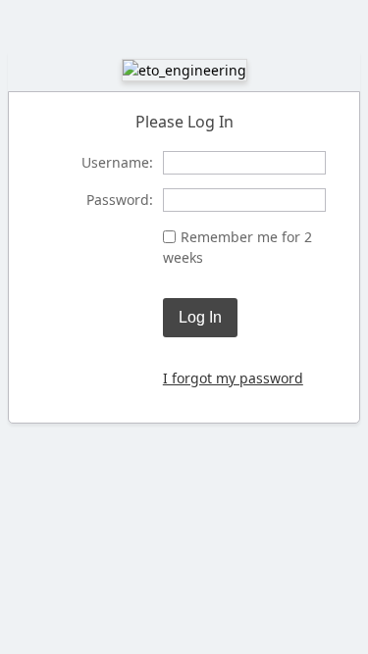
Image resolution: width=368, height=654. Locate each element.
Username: (117, 162)
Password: (119, 199)
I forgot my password (233, 378)
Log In (200, 317)
